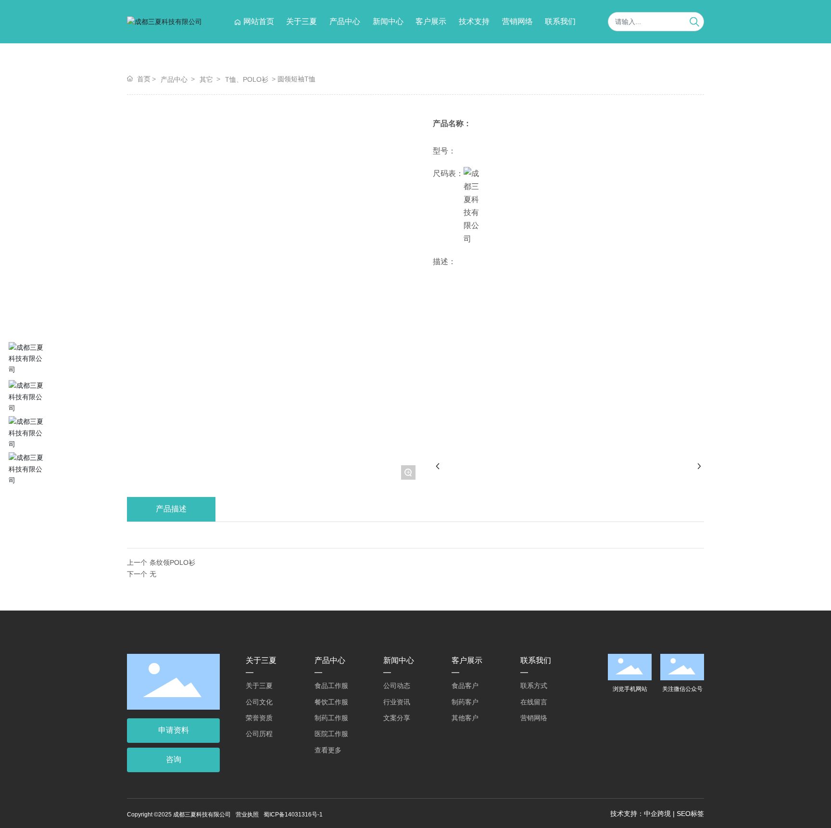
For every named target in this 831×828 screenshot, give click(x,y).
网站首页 (258, 21)
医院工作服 (331, 734)
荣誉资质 (259, 718)
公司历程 (259, 734)
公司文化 (259, 702)
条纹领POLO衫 (172, 562)
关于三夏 (301, 21)
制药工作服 (331, 718)
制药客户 (465, 702)
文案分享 (396, 718)
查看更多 (328, 750)
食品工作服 (331, 685)
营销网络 (517, 21)
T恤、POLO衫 (246, 79)
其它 (206, 79)
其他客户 (465, 718)
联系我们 (560, 21)
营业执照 (247, 814)
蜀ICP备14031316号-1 (293, 814)
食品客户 (465, 685)
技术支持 (474, 21)
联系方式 (533, 685)
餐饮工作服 (331, 702)
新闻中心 (388, 21)
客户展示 (431, 21)
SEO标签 (690, 813)
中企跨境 (657, 813)
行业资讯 (396, 702)
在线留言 (533, 702)
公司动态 (396, 685)
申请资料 (173, 730)
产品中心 (344, 21)
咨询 (173, 759)
